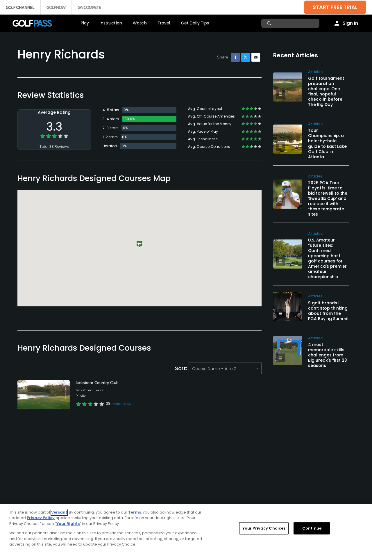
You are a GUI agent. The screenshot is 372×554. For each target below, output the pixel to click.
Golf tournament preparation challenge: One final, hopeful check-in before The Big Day (326, 91)
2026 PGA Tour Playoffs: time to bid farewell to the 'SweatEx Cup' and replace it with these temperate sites (327, 198)
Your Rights (68, 523)
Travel (164, 23)
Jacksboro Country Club (97, 383)
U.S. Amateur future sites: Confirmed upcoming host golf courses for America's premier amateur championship (327, 258)
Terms (134, 512)
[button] (139, 244)
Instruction (111, 23)
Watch (140, 23)
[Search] (270, 23)
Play (85, 23)
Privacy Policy (41, 518)
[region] (186, 529)
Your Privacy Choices (264, 528)
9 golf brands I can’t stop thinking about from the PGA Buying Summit (328, 311)
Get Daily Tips (195, 23)
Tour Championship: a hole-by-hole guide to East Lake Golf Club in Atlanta (327, 143)
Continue (311, 528)
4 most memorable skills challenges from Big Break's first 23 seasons (327, 355)
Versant (59, 512)
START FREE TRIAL (335, 7)
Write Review (122, 404)
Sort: (182, 368)
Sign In (350, 23)
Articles (315, 71)
